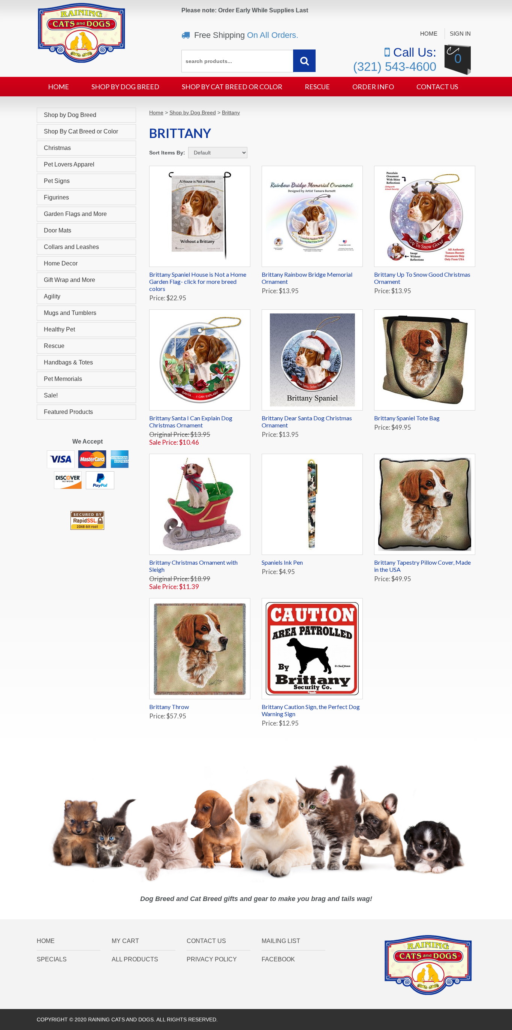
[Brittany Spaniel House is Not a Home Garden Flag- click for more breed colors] (199, 216)
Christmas (57, 148)
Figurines (56, 197)
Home (428, 33)
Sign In (460, 33)
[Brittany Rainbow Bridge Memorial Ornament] (312, 216)
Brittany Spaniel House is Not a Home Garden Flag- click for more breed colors (197, 281)
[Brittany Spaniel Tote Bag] (424, 359)
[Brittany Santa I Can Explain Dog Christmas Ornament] (199, 359)
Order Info (373, 86)
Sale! (51, 395)
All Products (135, 959)
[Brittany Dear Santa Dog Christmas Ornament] (312, 359)
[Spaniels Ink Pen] (312, 504)
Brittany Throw (169, 706)
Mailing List (281, 941)
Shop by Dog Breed (125, 86)
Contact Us (437, 86)
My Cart (125, 941)
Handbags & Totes (68, 362)
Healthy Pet (59, 329)
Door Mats (57, 230)
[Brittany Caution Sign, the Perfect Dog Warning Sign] (312, 648)
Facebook (278, 959)
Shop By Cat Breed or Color (232, 86)
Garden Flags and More (75, 214)
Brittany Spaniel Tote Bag (407, 417)
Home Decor (61, 263)
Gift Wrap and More (69, 280)
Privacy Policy (212, 959)
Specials (52, 959)
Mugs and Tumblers (70, 313)
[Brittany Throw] (199, 648)
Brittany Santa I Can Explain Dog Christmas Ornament (190, 421)
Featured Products (68, 412)
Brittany (231, 112)
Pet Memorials (63, 379)
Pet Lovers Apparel (69, 164)
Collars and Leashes (71, 247)
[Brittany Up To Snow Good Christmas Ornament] (424, 216)
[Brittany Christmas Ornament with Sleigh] (199, 504)
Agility (52, 296)
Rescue (317, 86)
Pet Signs (57, 181)
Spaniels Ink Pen (282, 562)
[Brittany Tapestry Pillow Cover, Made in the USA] (424, 504)
